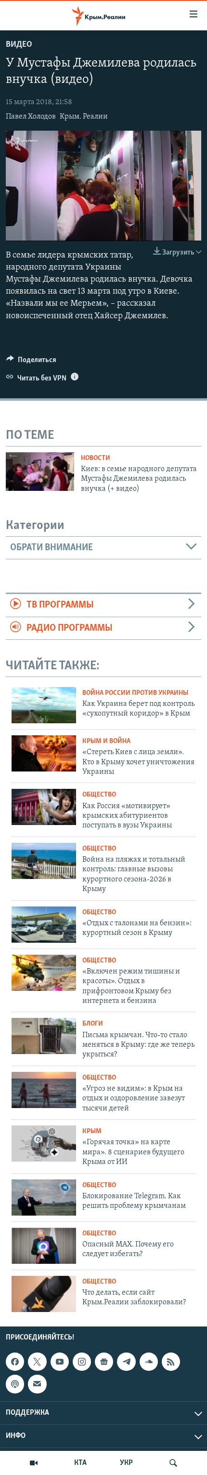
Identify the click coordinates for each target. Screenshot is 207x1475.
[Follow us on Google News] (104, 1362)
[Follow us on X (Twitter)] (37, 1362)
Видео (19, 45)
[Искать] (173, 1463)
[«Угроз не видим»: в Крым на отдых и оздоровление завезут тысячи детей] (44, 1090)
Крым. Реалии (84, 117)
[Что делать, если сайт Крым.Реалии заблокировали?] (44, 1294)
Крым (92, 1131)
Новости (95, 458)
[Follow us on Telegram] (126, 1362)
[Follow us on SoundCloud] (149, 1362)
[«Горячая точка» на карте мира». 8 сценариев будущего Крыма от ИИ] (44, 1143)
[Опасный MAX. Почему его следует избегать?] (44, 1246)
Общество (99, 794)
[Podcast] (15, 1384)
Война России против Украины (135, 693)
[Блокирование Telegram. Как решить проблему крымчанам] (44, 1197)
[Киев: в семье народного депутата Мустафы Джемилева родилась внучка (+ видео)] (40, 471)
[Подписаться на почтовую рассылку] (37, 1384)
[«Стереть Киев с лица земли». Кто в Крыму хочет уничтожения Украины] (44, 753)
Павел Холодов (31, 117)
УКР (126, 1463)
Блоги (92, 1024)
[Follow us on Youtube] (60, 1362)
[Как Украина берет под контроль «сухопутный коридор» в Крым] (44, 705)
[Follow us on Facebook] (15, 1362)
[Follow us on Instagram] (82, 1362)
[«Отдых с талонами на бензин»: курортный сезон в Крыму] (44, 925)
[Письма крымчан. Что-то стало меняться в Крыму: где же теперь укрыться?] (44, 1036)
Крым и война (106, 741)
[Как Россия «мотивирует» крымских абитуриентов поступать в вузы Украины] (44, 807)
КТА (80, 1463)
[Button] (31, 362)
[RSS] (171, 1362)
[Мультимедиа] (33, 1463)
